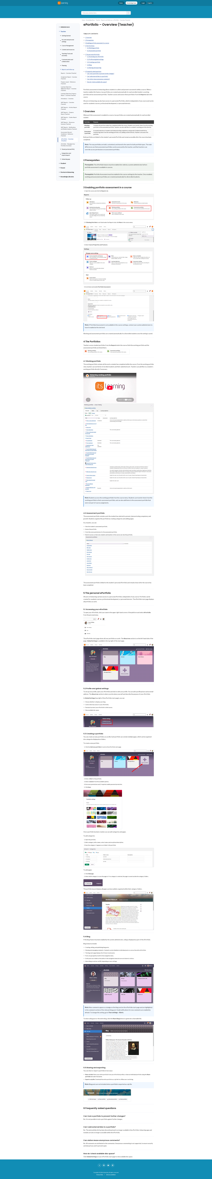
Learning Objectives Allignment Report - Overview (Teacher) (68, 88)
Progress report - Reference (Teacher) (68, 82)
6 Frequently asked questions (93, 71)
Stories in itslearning (67, 172)
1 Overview (88, 37)
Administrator (65, 27)
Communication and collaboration (67, 60)
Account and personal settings (68, 40)
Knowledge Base (90, 20)
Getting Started (66, 35)
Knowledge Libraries (67, 177)
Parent (63, 168)
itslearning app (66, 159)
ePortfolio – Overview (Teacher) (67, 139)
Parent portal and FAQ (68, 149)
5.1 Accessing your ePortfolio (95, 56)
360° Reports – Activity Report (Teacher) (69, 108)
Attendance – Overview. (67, 98)
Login (143, 3)
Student (63, 163)
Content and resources (68, 49)
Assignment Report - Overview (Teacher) (69, 77)
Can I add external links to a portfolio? (97, 76)
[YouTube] (108, 1165)
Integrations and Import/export (66, 154)
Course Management (68, 45)
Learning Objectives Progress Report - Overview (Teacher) (68, 94)
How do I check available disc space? (97, 82)
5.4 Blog (89, 65)
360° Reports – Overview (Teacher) (67, 103)
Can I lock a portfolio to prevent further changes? (100, 73)
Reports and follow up (106, 20)
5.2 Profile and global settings (95, 59)
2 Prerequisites (89, 40)
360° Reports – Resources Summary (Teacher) (68, 123)
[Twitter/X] (99, 1165)
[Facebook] (103, 1165)
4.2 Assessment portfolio (94, 50)
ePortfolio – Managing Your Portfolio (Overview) (68, 144)
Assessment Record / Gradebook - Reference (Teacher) (67, 134)
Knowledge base (131, 3)
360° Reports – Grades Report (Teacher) (69, 118)
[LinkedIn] (112, 1165)
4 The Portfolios (89, 45)
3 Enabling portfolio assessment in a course (97, 43)
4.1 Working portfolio (93, 48)
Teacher (98, 20)
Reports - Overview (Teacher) (68, 73)
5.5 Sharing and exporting (94, 67)
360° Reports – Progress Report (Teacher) (67, 113)
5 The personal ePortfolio (92, 54)
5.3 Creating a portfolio (93, 62)
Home (121, 3)
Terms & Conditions (111, 1174)
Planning (64, 65)
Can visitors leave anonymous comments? (98, 79)
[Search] (128, 13)
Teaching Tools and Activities (67, 54)
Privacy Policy (99, 1174)
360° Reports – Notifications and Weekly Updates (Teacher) (69, 128)
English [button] (150, 3)
